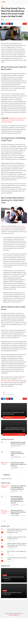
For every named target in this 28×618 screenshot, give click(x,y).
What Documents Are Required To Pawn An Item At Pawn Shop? (18, 512)
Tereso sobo (15, 504)
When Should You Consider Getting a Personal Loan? (18, 443)
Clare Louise (15, 515)
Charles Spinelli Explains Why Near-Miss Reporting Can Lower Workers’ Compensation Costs (17, 531)
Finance (4, 575)
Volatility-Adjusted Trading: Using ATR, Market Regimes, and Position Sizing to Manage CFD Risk (17, 545)
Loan (2, 5)
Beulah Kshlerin (16, 445)
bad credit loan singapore (8, 394)
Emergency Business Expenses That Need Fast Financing (16, 537)
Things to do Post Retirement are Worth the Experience (13, 577)
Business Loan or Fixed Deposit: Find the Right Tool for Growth (18, 464)
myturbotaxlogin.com (14, 615)
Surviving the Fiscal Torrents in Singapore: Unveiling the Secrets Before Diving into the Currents (17, 500)
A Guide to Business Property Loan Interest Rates (17, 453)
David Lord (14, 467)
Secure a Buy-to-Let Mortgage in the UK (16, 552)
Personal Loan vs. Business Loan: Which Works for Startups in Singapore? (18, 487)
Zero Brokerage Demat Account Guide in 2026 (16, 558)
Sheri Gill (8, 19)
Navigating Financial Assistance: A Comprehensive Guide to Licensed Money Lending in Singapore (14, 120)
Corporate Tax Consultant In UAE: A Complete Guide (12, 593)
